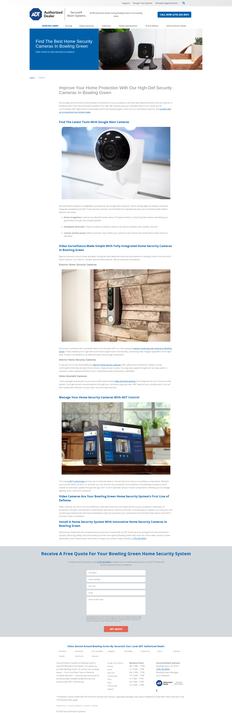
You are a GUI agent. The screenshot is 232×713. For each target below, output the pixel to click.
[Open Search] (183, 3)
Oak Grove (79, 656)
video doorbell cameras (125, 381)
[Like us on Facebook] (157, 691)
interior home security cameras (107, 364)
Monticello (79, 651)
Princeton (62, 651)
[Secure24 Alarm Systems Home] (58, 14)
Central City (145, 651)
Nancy (159, 651)
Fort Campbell (96, 651)
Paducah (176, 651)
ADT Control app (76, 481)
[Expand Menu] (94, 26)
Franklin (62, 656)
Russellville (128, 651)
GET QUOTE (116, 629)
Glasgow (111, 651)
